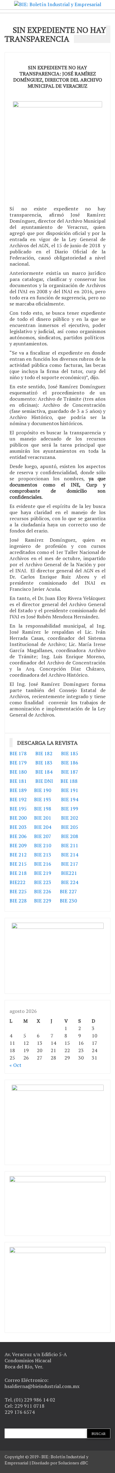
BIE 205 (69, 827)
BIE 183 (43, 762)
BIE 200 (18, 817)
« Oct (15, 1065)
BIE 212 (18, 854)
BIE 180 (18, 771)
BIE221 (69, 873)
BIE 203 (18, 827)
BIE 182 (43, 753)
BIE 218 (18, 873)
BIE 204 (42, 827)
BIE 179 (18, 762)
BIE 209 (18, 845)
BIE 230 (68, 900)
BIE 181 (18, 781)
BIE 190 (43, 790)
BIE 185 (69, 753)
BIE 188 (69, 781)
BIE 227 (68, 891)
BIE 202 (69, 817)
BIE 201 (42, 817)
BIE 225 (18, 891)
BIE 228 (18, 900)
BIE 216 (42, 863)
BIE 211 (69, 845)
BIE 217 (69, 863)
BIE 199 (69, 808)
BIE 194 (69, 799)
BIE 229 (42, 900)
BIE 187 (69, 771)
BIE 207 (42, 836)
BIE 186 (69, 762)
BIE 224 (69, 882)
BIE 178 (18, 753)
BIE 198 (42, 808)
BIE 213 (42, 854)
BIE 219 (42, 873)
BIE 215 (18, 863)
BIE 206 (18, 836)
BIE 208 (69, 836)
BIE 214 (69, 854)
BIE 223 (42, 882)
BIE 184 (43, 771)
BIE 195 (18, 808)
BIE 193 (43, 799)
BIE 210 (42, 845)
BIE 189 (19, 790)
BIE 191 (69, 790)
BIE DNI (44, 781)
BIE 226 (42, 891)
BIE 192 (19, 799)
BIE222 (17, 882)
